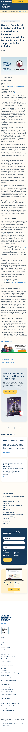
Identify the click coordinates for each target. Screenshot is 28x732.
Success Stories (7, 509)
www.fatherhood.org (6, 341)
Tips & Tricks (6, 499)
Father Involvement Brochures (8, 694)
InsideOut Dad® (5, 675)
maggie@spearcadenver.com (16, 86)
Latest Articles (22, 11)
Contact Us (3, 649)
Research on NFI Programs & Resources (11, 517)
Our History (4, 644)
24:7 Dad (23, 248)
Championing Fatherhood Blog (8, 705)
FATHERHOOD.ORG (7, 1)
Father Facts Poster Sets (7, 691)
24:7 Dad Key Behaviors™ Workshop (10, 673)
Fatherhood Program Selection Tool (10, 703)
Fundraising (6, 521)
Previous (10, 427)
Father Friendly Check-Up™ (7, 701)
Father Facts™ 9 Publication (7, 689)
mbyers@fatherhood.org (14, 92)
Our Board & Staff (5, 647)
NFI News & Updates (8, 512)
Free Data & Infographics (7, 687)
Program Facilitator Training (8, 656)
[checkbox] (14, 554)
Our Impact (3, 642)
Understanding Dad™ (6, 677)
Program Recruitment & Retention (13, 514)
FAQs (2, 723)
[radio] (8, 553)
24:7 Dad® (3, 668)
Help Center (4, 708)
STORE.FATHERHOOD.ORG (21, 1)
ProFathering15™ (5, 670)
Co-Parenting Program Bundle (8, 680)
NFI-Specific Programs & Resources (13, 496)
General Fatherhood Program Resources (10, 21)
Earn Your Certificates (6, 659)
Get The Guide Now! (10, 391)
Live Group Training (6, 661)
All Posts (5, 523)
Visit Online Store (14, 589)
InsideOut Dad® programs (8, 233)
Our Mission (4, 640)
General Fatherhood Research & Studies (12, 506)
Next (18, 427)
